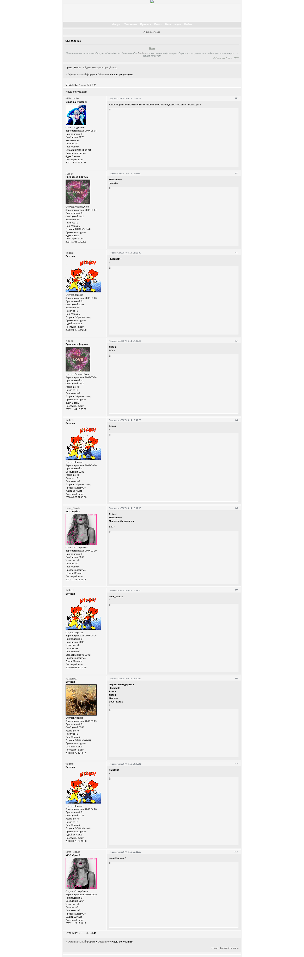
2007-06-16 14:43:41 (131, 764)
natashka (71, 678)
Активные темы (152, 32)
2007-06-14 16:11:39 (131, 253)
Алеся (69, 173)
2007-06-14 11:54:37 (131, 98)
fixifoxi (69, 252)
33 (91, 84)
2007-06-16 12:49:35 (131, 678)
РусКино (142, 53)
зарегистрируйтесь (106, 67)
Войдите (87, 67)
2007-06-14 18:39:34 (131, 590)
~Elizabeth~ (72, 98)
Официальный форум (81, 74)
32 (87, 84)
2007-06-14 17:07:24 (131, 341)
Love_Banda (73, 508)
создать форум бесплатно (224, 948)
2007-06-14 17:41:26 (131, 420)
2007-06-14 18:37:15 (131, 508)
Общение (103, 74)
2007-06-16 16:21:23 (131, 852)
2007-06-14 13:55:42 (131, 174)
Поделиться (115, 98)
